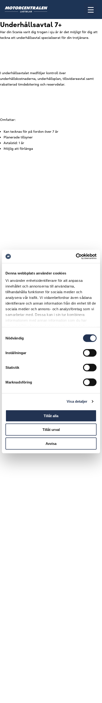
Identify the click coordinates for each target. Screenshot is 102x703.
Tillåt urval (51, 430)
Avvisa (51, 443)
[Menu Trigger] (90, 9)
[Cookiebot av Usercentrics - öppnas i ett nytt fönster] (76, 256)
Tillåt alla (51, 416)
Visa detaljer (77, 401)
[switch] (90, 352)
